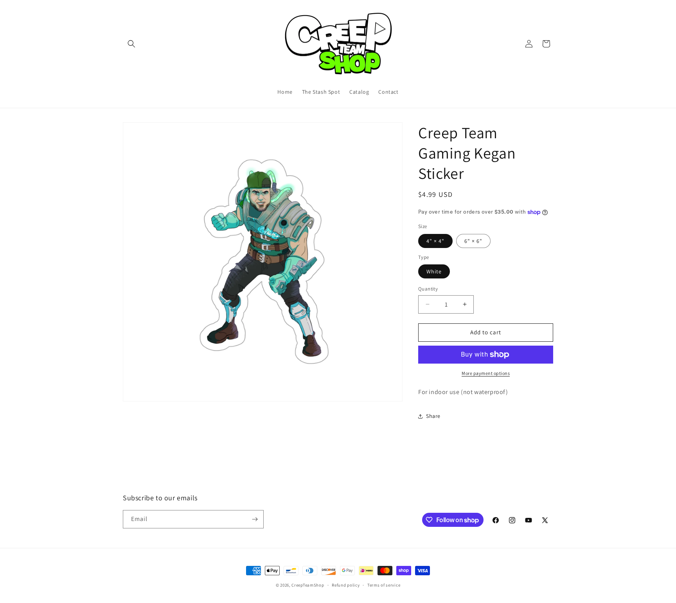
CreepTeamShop (307, 585)
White (434, 271)
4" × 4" (435, 240)
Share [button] (433, 415)
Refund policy (346, 585)
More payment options (486, 373)
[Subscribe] (254, 519)
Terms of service (383, 585)
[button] (131, 43)
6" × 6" (473, 240)
